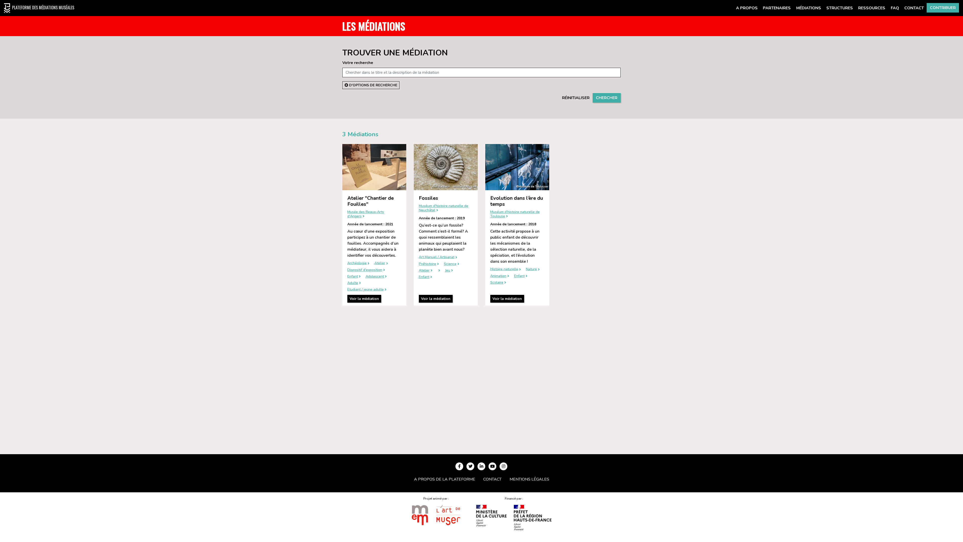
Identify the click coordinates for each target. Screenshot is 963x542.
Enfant (352, 277)
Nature (531, 269)
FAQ (895, 8)
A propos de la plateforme (444, 479)
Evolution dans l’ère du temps (516, 201)
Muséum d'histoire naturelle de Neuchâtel (443, 208)
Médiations (808, 8)
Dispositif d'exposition (364, 270)
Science (450, 264)
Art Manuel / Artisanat (436, 257)
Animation (498, 276)
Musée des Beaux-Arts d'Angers (365, 214)
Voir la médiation (364, 298)
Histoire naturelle (504, 269)
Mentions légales (529, 479)
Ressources (871, 8)
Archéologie (357, 263)
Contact (914, 8)
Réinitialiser (576, 98)
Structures (839, 8)
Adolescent (375, 277)
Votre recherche (357, 62)
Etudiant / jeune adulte (365, 290)
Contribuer (943, 8)
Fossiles (428, 198)
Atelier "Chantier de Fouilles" (370, 201)
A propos (747, 8)
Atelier (379, 263)
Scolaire (496, 283)
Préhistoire (427, 264)
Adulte (352, 283)
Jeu (447, 270)
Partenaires (777, 8)
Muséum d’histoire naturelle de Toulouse (515, 214)
